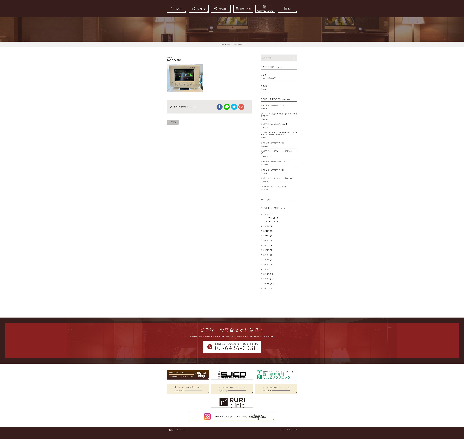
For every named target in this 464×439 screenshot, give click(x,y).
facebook (220, 107)
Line (227, 107)
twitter (234, 107)
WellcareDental (265, 10)
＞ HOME (170, 430)
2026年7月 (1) (272, 218)
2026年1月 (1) (272, 221)
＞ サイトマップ (180, 430)
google (241, 107)
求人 (289, 8)
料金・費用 (245, 8)
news (264, 87)
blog (268, 76)
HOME (178, 8)
